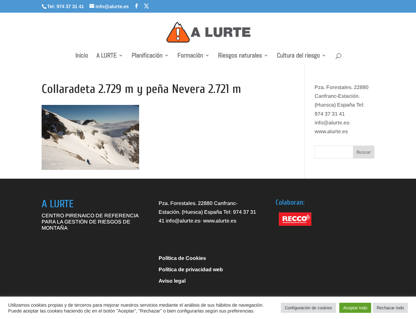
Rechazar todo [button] (390, 307)
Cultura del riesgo (298, 56)
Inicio (81, 56)
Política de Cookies (182, 258)
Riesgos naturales (240, 56)
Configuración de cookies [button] (308, 307)
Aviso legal (172, 281)
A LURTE (107, 56)
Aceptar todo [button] (355, 307)
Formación (190, 56)
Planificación (147, 56)
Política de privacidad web (191, 269)
